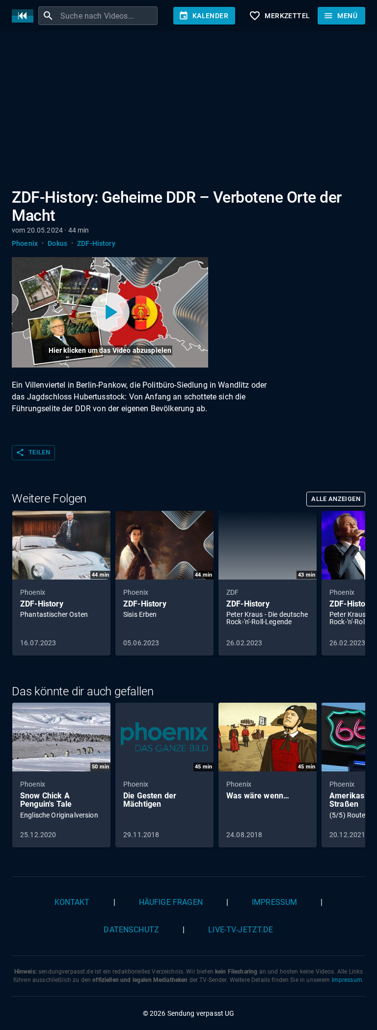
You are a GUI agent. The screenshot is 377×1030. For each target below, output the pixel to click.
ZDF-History (96, 243)
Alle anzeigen (335, 498)
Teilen (33, 452)
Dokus (57, 243)
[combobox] (108, 15)
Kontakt (72, 902)
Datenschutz (131, 929)
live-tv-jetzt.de (240, 929)
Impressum (274, 902)
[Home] (25, 16)
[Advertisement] (188, 112)
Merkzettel (279, 16)
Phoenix (25, 243)
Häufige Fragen (171, 902)
